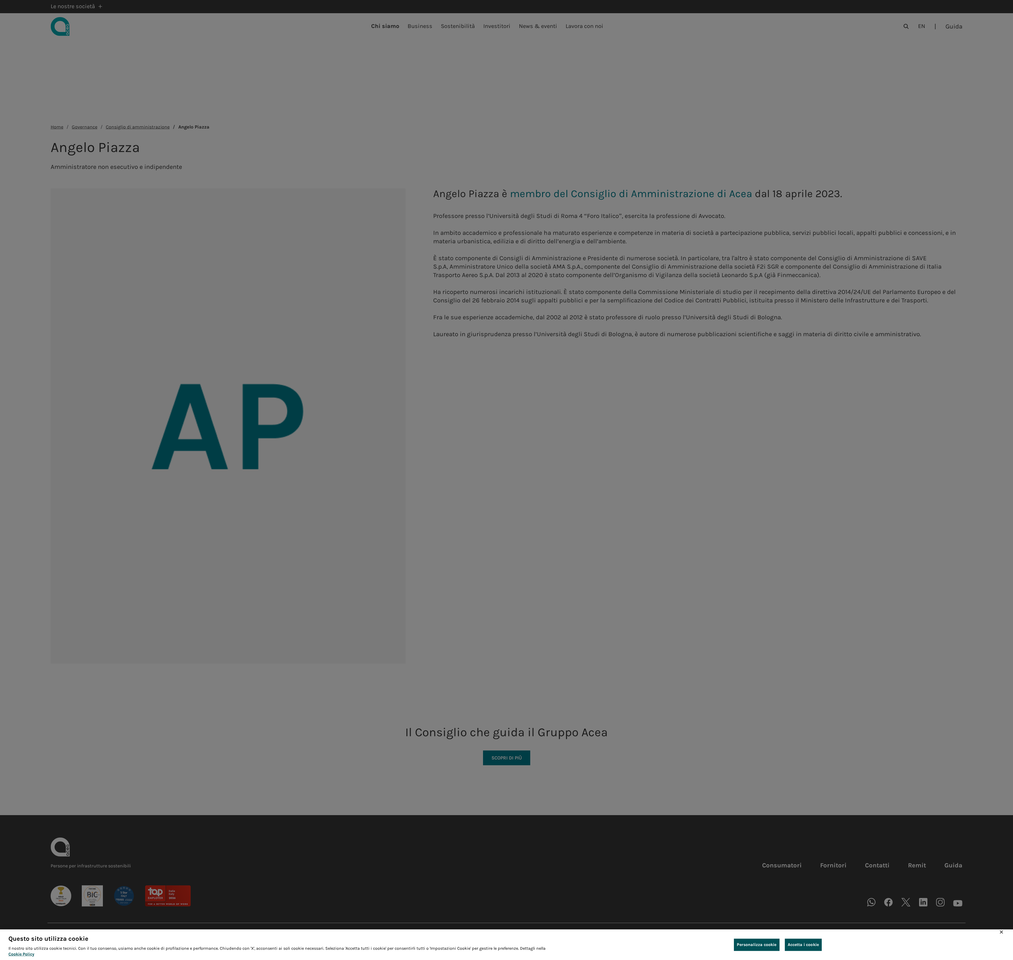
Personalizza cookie (756, 944)
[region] (506, 944)
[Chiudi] (1001, 932)
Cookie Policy (21, 954)
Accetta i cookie (803, 944)
